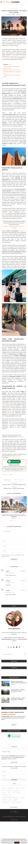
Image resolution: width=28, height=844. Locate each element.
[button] (2, 508)
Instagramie (18, 455)
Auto (13, 792)
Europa (4, 788)
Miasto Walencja (6, 802)
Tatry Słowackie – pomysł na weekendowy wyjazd (18, 690)
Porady (10, 474)
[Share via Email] (22, 479)
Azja (10, 795)
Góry (9, 792)
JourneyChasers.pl (9, 816)
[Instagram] (11, 811)
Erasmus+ (9, 42)
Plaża (3, 790)
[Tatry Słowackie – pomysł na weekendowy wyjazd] (5, 692)
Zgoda (16, 842)
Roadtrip (4, 799)
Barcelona (4, 213)
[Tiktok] (17, 811)
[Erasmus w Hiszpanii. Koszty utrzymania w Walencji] (14, 504)
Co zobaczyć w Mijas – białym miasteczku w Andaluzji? (18, 698)
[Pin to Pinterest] (19, 479)
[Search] (26, 2)
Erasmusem (20, 436)
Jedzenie (23, 797)
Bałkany (15, 799)
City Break (4, 795)
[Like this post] (15, 479)
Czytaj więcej (23, 842)
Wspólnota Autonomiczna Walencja (10, 797)
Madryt (23, 211)
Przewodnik (10, 788)
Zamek (10, 799)
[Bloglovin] (15, 811)
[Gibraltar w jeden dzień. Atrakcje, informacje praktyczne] (5, 683)
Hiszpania (11, 423)
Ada (14, 14)
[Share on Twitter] (18, 479)
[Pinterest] (13, 811)
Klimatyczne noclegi (16, 802)
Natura (17, 788)
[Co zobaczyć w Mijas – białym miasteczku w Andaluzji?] (5, 700)
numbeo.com (22, 231)
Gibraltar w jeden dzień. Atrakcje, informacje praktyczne (19, 682)
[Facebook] (10, 811)
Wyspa (18, 792)
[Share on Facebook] (17, 479)
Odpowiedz (23, 571)
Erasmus (4, 474)
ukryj (10, 64)
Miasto (22, 788)
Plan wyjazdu (17, 790)
